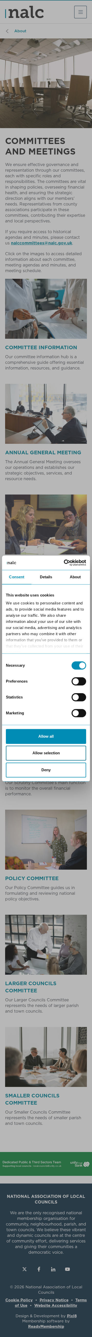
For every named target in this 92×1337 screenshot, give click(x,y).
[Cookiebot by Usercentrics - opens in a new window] (65, 562)
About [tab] (75, 577)
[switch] (79, 681)
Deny (46, 770)
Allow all (46, 736)
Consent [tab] (16, 577)
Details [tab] (46, 577)
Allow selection (46, 753)
